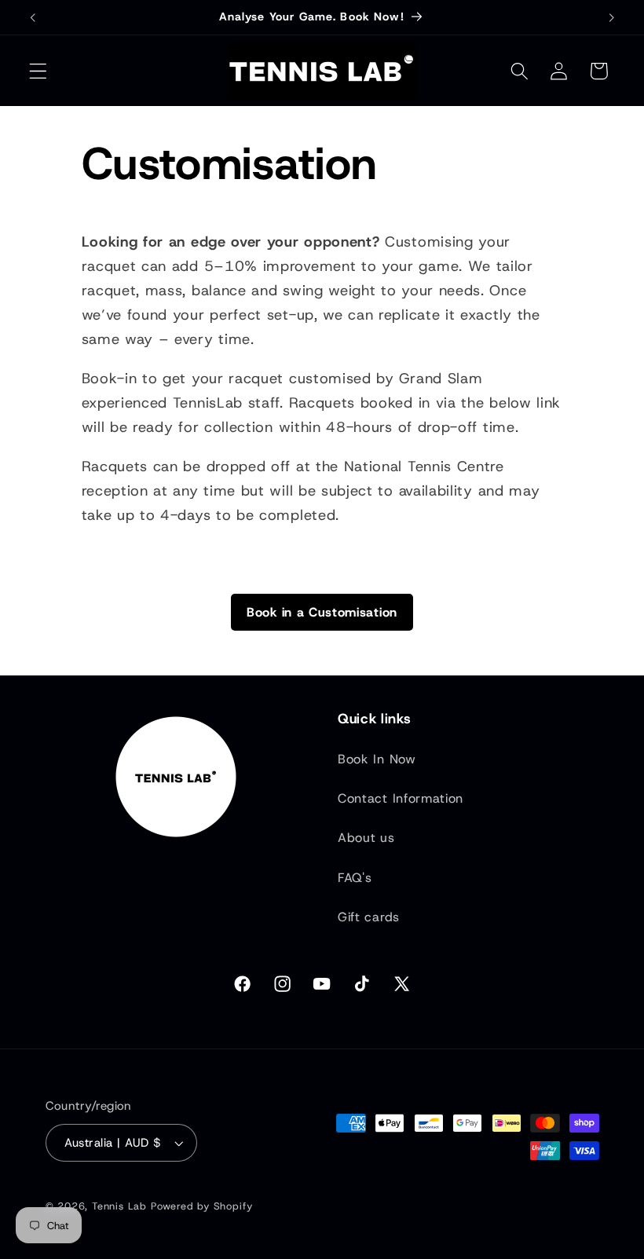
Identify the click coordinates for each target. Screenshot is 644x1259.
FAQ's (354, 877)
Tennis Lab (119, 1206)
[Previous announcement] (33, 17)
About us (366, 837)
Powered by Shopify (202, 1206)
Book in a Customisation (322, 612)
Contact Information (400, 798)
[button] (38, 71)
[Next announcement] (611, 17)
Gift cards (369, 917)
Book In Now (377, 759)
